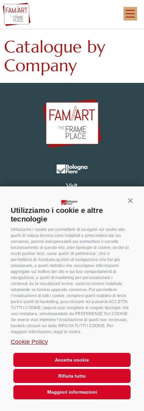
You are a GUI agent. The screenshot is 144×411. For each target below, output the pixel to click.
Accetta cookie (72, 360)
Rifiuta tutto (72, 376)
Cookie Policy (29, 341)
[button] (130, 200)
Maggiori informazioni (72, 392)
